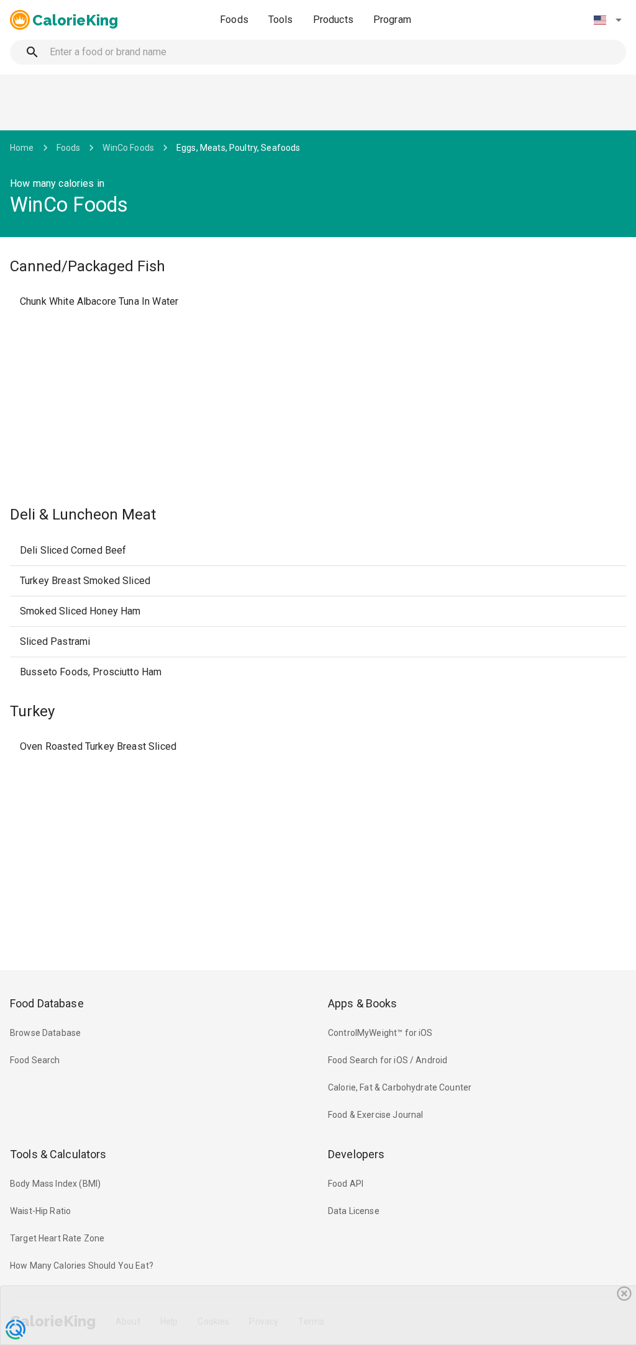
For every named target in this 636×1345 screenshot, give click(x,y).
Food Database (47, 1003)
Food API (345, 1184)
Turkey (32, 711)
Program (392, 19)
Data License (353, 1211)
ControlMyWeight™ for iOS (380, 1033)
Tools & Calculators (58, 1154)
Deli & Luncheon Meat (83, 514)
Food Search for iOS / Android (387, 1060)
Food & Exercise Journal (375, 1115)
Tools (280, 19)
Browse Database (45, 1033)
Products (333, 19)
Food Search (35, 1060)
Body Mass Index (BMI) (55, 1184)
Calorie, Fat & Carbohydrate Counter (399, 1087)
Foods (234, 19)
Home (22, 148)
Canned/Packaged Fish (87, 266)
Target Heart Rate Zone (57, 1238)
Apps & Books (363, 1003)
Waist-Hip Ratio (40, 1211)
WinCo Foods (128, 148)
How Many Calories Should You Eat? (81, 1266)
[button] (607, 20)
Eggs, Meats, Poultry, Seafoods (238, 148)
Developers (356, 1154)
